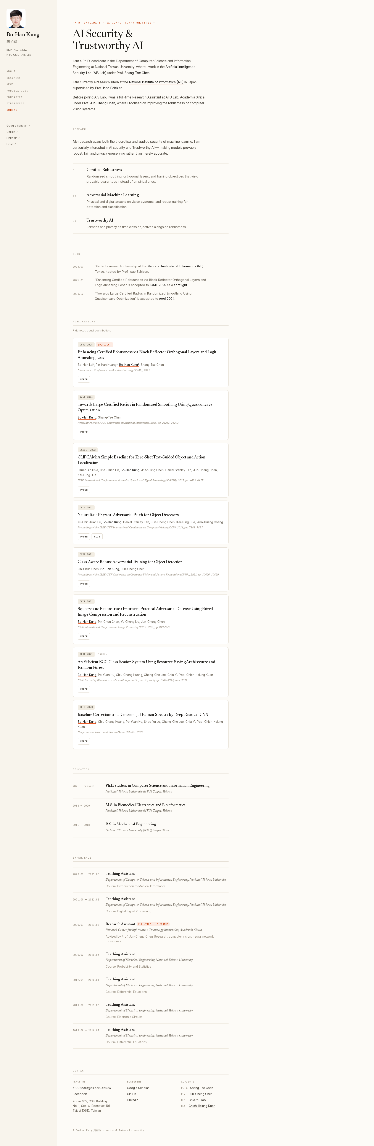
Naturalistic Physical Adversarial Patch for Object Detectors (128, 515)
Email (11, 144)
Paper (83, 379)
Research (13, 77)
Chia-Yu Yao (197, 1100)
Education (14, 97)
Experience (15, 103)
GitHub (12, 131)
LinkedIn (13, 137)
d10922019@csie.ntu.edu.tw (92, 1088)
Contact (12, 109)
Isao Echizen (112, 88)
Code (97, 536)
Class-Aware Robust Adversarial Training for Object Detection (130, 562)
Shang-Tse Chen (137, 73)
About (11, 71)
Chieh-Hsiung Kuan (202, 1106)
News (10, 84)
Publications (17, 90)
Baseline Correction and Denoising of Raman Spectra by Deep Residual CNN (143, 715)
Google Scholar (18, 125)
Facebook (80, 1094)
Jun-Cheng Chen (102, 103)
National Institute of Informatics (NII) (156, 82)
